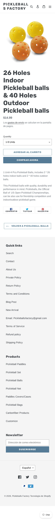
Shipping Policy (14, 342)
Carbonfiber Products (17, 413)
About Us (11, 269)
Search (10, 253)
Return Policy (13, 285)
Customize (12, 421)
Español (26, 468)
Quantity (7, 136)
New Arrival (12, 310)
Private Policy (13, 277)
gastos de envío (16, 122)
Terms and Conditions (18, 293)
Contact (10, 261)
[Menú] (50, 6)
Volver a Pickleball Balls (30, 226)
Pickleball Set (13, 372)
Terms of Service (15, 326)
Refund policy (13, 334)
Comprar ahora (27, 160)
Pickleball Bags (14, 404)
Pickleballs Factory (15, 6)
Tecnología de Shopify (40, 496)
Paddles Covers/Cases (18, 396)
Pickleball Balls (14, 380)
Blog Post (11, 302)
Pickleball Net (13, 388)
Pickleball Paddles (16, 364)
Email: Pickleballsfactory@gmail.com (26, 318)
